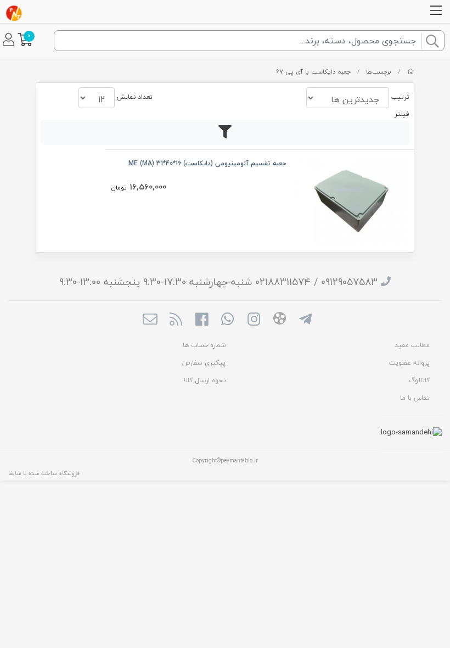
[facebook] (202, 320)
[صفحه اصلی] (410, 71)
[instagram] (254, 320)
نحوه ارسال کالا (205, 380)
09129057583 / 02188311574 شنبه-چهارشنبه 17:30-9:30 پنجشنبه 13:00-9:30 (218, 282)
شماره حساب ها (204, 345)
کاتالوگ (419, 380)
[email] (149, 320)
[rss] (176, 320)
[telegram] (305, 320)
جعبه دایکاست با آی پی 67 (313, 71)
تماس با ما (415, 398)
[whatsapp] (227, 320)
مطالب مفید (412, 345)
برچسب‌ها (378, 71)
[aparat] (280, 320)
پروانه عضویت (409, 362)
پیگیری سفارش (204, 362)
